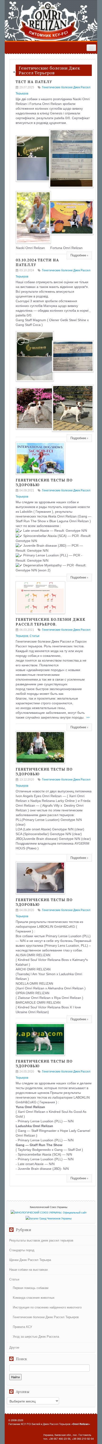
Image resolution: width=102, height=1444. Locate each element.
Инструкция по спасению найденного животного (47, 1307)
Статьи (34, 636)
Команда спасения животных (34, 1297)
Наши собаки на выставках (28, 1269)
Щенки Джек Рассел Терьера (30, 1259)
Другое (14, 1347)
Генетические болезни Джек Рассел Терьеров (46, 1317)
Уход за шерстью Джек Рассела (36, 1336)
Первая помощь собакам (30, 1287)
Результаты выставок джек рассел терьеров (41, 1240)
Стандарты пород (21, 1250)
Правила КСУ (22, 1326)
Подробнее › (79, 255)
